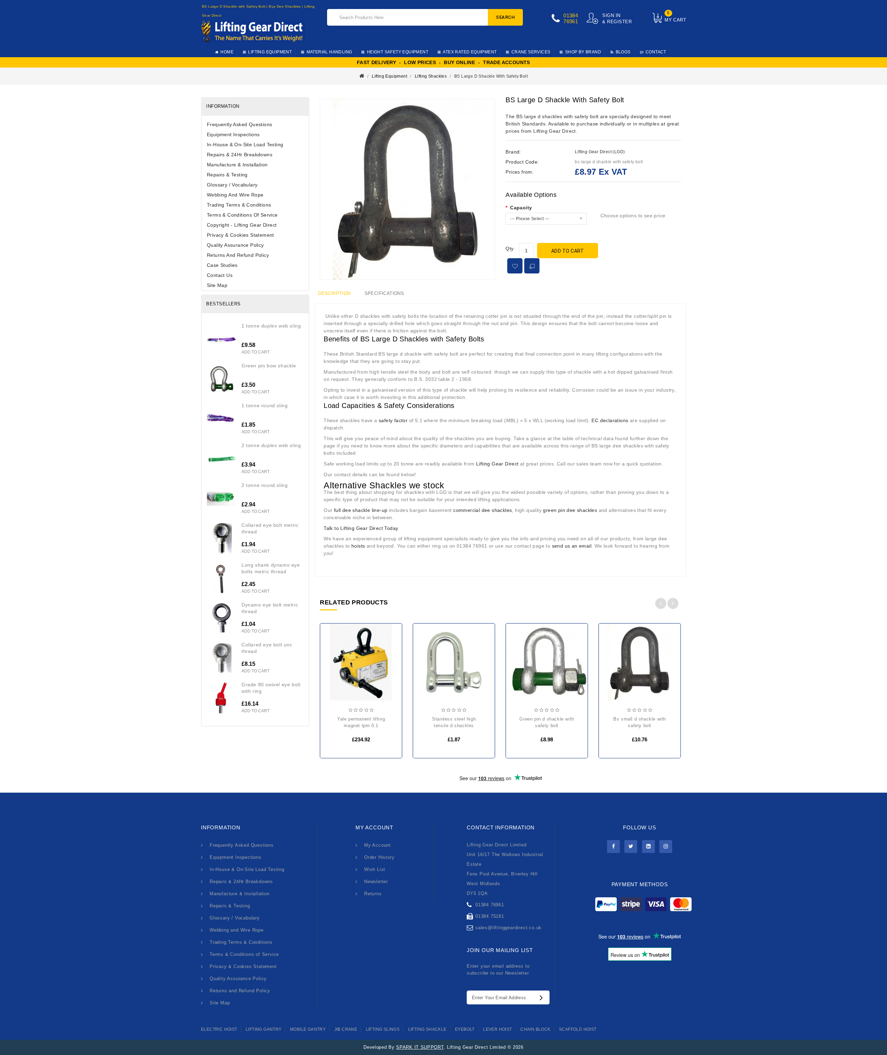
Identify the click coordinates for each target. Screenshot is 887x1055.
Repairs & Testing (227, 174)
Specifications (384, 293)
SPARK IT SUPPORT (420, 1047)
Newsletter (376, 881)
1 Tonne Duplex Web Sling (271, 326)
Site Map (217, 285)
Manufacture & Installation (237, 164)
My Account (377, 845)
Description (334, 293)
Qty (509, 248)
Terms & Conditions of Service (242, 215)
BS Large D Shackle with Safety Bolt (491, 76)
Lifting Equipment (270, 52)
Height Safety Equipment (397, 52)
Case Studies (222, 265)
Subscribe (543, 997)
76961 (570, 21)
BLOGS (623, 52)
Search (505, 17)
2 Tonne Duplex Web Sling (271, 445)
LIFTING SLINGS (383, 1029)
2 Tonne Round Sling (264, 485)
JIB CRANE (346, 1029)
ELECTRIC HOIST (219, 1029)
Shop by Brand (583, 52)
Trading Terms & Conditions (239, 205)
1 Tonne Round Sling (264, 405)
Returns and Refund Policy (238, 255)
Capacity (521, 207)
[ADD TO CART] (331, 665)
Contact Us (219, 275)
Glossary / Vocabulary (232, 185)
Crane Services (531, 52)
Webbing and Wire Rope (235, 195)
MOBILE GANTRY (308, 1029)
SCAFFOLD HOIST (578, 1029)
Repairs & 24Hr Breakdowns (239, 154)
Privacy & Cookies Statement (240, 235)
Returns (373, 893)
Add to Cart (567, 251)
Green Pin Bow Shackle (268, 365)
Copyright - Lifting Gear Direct (241, 225)
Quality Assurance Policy (235, 245)
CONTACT (656, 52)
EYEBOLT (465, 1029)
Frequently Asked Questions (239, 124)
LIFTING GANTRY (264, 1029)
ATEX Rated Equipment (470, 52)
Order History (379, 857)
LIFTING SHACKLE (427, 1029)
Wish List (374, 869)
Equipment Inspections (233, 134)
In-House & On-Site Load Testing (245, 144)
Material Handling (329, 52)
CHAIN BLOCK (535, 1029)
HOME (227, 52)
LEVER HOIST (497, 1029)
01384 (570, 15)
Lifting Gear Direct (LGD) (600, 151)
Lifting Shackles (431, 76)
